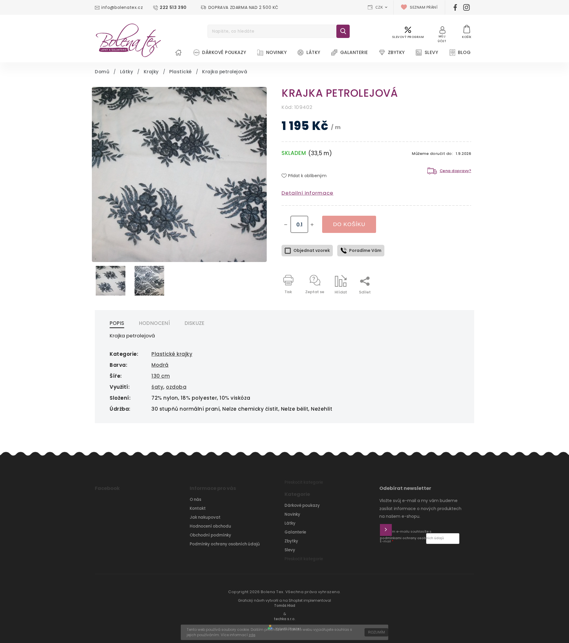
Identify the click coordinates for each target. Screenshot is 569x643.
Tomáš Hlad (284, 605)
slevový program (408, 37)
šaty (157, 386)
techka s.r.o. (284, 619)
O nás (195, 499)
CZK (379, 7)
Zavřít (452, 302)
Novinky (292, 514)
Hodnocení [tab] (154, 323)
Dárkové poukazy (302, 505)
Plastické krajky (171, 354)
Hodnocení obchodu (210, 526)
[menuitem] (178, 52)
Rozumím (376, 632)
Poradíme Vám (365, 250)
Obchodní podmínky (210, 535)
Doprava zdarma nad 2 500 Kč (243, 7)
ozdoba (176, 386)
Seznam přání (423, 7)
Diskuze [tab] (194, 323)
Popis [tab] (117, 323)
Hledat (343, 31)
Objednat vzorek (311, 250)
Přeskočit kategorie (303, 482)
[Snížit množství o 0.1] (285, 224)
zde (252, 634)
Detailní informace (307, 192)
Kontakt (198, 508)
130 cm (160, 376)
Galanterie (295, 532)
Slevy (289, 550)
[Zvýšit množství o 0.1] (312, 224)
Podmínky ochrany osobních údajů (225, 544)
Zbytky (291, 541)
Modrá (160, 365)
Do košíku (349, 224)
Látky (289, 523)
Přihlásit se (386, 530)
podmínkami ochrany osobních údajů (412, 538)
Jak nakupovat (205, 517)
